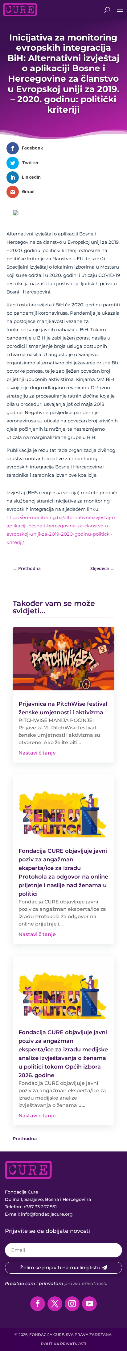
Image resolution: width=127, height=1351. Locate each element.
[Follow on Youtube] (89, 1303)
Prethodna (25, 1138)
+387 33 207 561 (40, 1206)
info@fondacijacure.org (47, 1214)
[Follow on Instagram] (72, 1303)
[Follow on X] (54, 1303)
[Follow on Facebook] (37, 1303)
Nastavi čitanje (37, 753)
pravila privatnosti (85, 1283)
